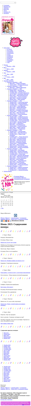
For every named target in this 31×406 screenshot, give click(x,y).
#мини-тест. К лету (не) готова (8, 242)
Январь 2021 (7, 381)
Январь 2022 (7, 359)
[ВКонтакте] (2, 221)
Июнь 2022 (6, 353)
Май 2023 (6, 333)
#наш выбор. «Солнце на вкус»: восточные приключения (15, 272)
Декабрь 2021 (7, 366)
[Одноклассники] (4, 221)
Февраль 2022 (7, 358)
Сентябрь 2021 (7, 370)
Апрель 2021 (7, 377)
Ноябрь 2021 (7, 368)
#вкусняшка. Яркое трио (7, 323)
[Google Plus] (8, 221)
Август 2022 (7, 350)
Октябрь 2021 (7, 369)
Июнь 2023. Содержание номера (19, 219)
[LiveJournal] (10, 221)
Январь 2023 (7, 338)
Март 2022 (6, 357)
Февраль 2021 (7, 380)
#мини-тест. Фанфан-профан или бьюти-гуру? (12, 260)
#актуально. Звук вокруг (7, 287)
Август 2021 (7, 372)
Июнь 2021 (6, 374)
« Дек (2, 208)
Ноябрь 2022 (7, 346)
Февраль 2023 (7, 337)
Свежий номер (15, 218)
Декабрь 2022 (7, 345)
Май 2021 (6, 376)
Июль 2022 (6, 351)
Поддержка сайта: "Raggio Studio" (7, 399)
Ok (23, 404)
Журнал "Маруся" (5, 218)
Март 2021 (6, 378)
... (1, 210)
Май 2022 (6, 354)
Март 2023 (6, 335)
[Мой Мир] (6, 221)
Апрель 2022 (7, 355)
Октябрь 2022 (7, 347)
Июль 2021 (6, 373)
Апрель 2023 (7, 334)
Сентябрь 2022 (7, 349)
